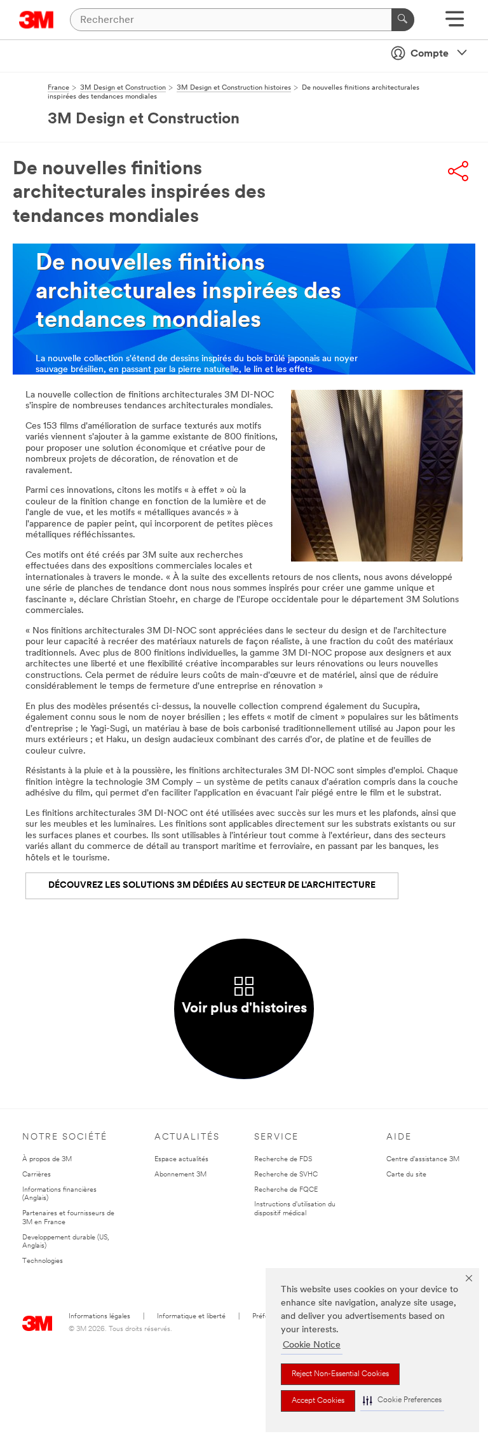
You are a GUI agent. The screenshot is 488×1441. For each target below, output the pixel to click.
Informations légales (99, 1316)
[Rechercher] (402, 19)
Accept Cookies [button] (318, 1401)
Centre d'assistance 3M (422, 1159)
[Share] (458, 171)
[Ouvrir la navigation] (454, 23)
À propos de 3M (47, 1159)
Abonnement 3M (180, 1174)
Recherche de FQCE (286, 1190)
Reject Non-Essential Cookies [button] (340, 1374)
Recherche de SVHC (286, 1174)
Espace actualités (181, 1159)
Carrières (36, 1174)
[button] (402, 1400)
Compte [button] (429, 54)
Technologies (42, 1261)
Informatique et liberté (191, 1316)
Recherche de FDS (283, 1159)
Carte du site (406, 1174)
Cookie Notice (312, 1345)
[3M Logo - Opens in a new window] (36, 19)
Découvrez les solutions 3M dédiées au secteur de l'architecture (212, 885)
